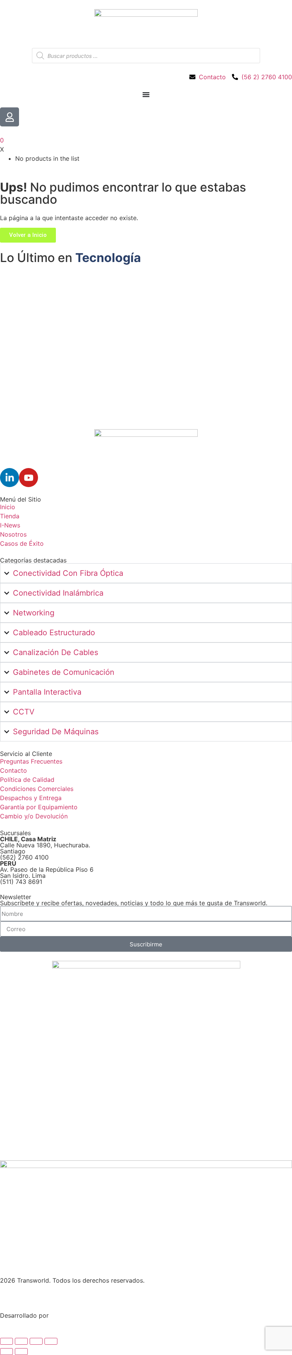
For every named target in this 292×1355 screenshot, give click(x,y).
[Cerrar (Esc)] (50, 1341)
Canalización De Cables (55, 652)
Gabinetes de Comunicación (63, 672)
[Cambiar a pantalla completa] (21, 1341)
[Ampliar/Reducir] (6, 1341)
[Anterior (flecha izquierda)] (6, 1351)
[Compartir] (36, 1341)
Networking (33, 612)
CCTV (24, 711)
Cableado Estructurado (54, 632)
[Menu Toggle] (146, 94)
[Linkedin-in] (9, 477)
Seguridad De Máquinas (55, 731)
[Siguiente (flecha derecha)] (21, 1351)
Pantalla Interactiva (47, 692)
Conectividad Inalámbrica (58, 593)
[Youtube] (28, 477)
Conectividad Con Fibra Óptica (68, 573)
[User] (9, 116)
